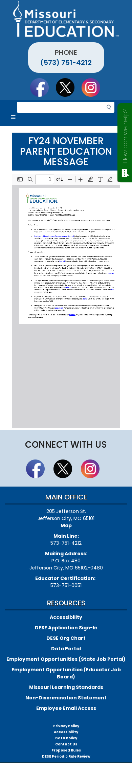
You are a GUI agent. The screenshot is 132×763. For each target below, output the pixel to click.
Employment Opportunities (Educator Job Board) (66, 673)
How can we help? (125, 136)
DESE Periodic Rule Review (66, 756)
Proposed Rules (66, 750)
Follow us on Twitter (68, 87)
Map (66, 525)
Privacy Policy (66, 725)
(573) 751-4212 (66, 62)
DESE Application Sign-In (66, 627)
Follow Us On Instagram (94, 87)
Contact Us (66, 744)
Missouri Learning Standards (66, 687)
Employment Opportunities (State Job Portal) (66, 659)
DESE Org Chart (66, 638)
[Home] (66, 18)
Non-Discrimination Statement (66, 697)
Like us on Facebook (43, 87)
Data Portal (66, 648)
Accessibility (66, 617)
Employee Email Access (66, 708)
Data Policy (66, 738)
